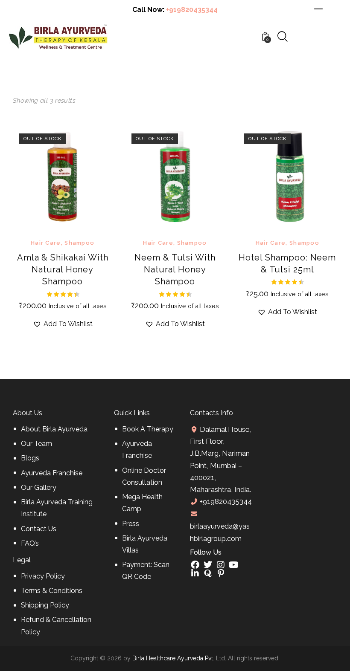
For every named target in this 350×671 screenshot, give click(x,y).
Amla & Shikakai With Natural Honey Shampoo (62, 269)
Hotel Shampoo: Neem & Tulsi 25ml (287, 263)
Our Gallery (38, 487)
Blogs (30, 458)
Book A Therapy (147, 429)
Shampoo (79, 243)
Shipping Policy (45, 605)
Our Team (36, 444)
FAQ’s (30, 543)
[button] (51, 177)
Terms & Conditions (51, 591)
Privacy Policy (43, 576)
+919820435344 (192, 10)
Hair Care (46, 243)
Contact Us (38, 529)
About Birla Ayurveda (54, 429)
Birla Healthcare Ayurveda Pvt (172, 658)
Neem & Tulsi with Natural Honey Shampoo (175, 269)
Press (130, 524)
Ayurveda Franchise (51, 473)
